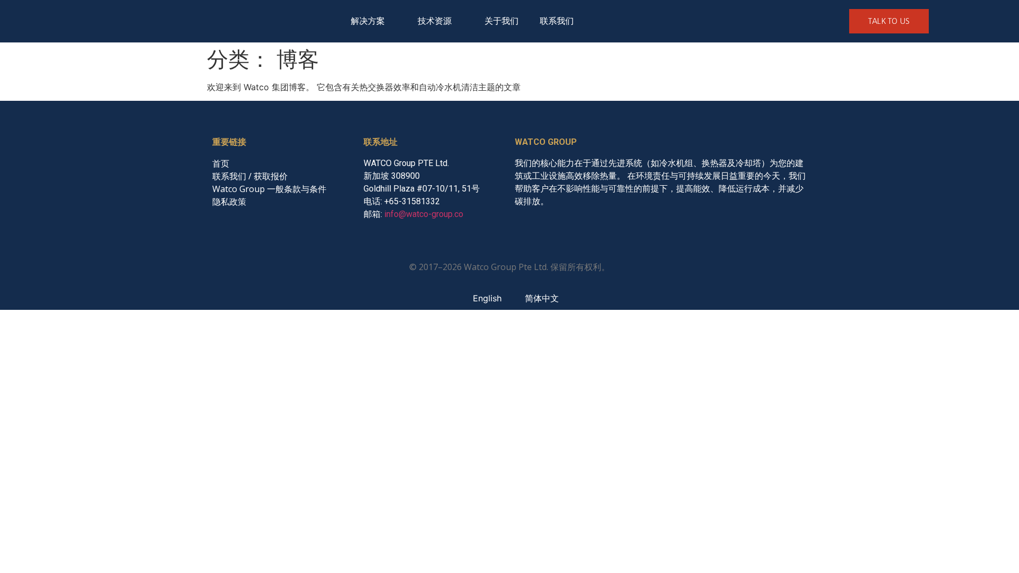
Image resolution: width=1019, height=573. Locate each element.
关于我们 (502, 21)
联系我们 (557, 21)
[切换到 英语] (599, 21)
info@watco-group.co (423, 214)
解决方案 (368, 21)
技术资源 (435, 21)
